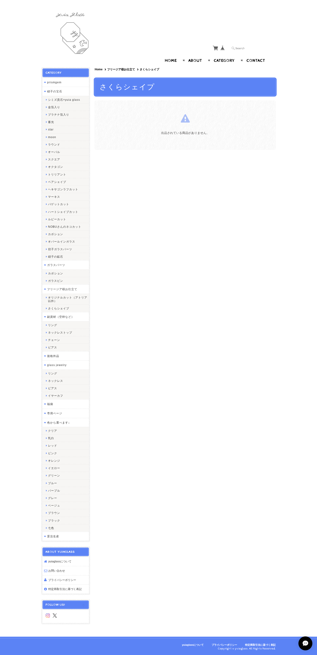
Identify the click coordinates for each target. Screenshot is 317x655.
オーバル (54, 151)
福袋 (50, 403)
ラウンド (54, 144)
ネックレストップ (60, 332)
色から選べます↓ (58, 422)
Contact (255, 60)
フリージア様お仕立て (121, 69)
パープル (54, 490)
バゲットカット (58, 204)
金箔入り (54, 107)
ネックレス (55, 380)
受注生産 (53, 536)
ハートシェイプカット (63, 211)
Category (224, 60)
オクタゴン (55, 166)
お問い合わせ (56, 570)
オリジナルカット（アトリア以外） (67, 299)
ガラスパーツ (56, 264)
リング (52, 325)
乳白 (51, 438)
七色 (51, 527)
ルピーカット (57, 219)
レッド (52, 445)
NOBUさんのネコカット (64, 226)
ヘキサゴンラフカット (63, 189)
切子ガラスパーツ (60, 249)
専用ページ (54, 413)
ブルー (52, 483)
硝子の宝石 (54, 91)
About (195, 60)
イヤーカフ (55, 395)
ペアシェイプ (57, 181)
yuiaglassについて (59, 561)
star (51, 129)
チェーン (54, 339)
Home (171, 60)
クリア (52, 430)
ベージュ (54, 505)
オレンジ (54, 460)
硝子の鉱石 (55, 256)
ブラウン (54, 512)
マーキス (54, 196)
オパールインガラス (61, 241)
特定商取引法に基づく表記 (65, 588)
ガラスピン (55, 280)
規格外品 (53, 355)
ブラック (54, 520)
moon (52, 137)
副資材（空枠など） (60, 316)
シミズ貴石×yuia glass (64, 99)
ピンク (52, 453)
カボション (55, 234)
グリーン (54, 475)
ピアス (52, 347)
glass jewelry (57, 364)
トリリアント (57, 174)
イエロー (54, 468)
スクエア (54, 159)
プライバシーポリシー (62, 579)
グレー (52, 497)
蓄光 (51, 121)
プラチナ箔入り (58, 114)
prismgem (54, 82)
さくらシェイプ (58, 308)
